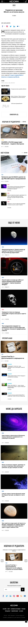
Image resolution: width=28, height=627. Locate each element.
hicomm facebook (3, 596)
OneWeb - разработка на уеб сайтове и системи (14, 617)
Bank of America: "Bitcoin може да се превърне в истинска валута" (18, 97)
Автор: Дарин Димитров (5, 23)
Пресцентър (7, 611)
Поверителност (14, 611)
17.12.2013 (14, 15)
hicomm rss (21, 596)
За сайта (5, 609)
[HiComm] (14, 2)
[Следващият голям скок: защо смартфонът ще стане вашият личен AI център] (4, 366)
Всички (24, 121)
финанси (13, 82)
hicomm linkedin (10, 596)
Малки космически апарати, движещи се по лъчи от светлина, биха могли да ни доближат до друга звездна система (16, 196)
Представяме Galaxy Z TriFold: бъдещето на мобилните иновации (16, 376)
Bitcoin (2, 82)
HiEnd (14, 5)
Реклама (23, 609)
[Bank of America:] (5, 99)
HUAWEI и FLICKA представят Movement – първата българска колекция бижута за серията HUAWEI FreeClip (12, 144)
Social (2, 140)
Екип (8, 609)
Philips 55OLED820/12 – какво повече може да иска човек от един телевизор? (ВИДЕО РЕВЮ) (16, 386)
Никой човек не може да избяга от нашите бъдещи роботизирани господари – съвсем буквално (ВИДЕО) (13, 282)
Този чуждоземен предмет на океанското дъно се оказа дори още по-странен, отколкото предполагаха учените (14, 328)
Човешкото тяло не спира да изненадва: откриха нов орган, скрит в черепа (16, 204)
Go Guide (21, 611)
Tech (2, 174)
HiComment (10, 364)
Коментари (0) (14, 114)
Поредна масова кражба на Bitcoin (18, 89)
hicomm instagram (14, 596)
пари (9, 82)
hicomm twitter (6, 596)
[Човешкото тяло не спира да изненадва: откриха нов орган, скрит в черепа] (4, 204)
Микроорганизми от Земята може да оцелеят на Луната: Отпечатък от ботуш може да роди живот (13, 251)
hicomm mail (24, 596)
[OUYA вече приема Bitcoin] (5, 106)
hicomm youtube (17, 596)
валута (6, 82)
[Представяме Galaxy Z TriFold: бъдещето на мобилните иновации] (4, 375)
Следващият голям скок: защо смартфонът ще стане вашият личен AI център (16, 367)
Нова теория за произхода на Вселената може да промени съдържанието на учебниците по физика (16, 187)
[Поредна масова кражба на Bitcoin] (5, 91)
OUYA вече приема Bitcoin (16, 103)
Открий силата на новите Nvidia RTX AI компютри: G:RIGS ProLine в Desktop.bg (16, 395)
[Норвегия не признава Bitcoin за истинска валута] (7, 26)
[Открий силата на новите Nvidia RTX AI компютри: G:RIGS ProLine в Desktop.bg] (4, 394)
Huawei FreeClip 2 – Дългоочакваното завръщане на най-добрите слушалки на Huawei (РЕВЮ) (13, 359)
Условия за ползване (16, 609)
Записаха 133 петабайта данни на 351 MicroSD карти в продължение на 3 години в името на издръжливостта (13, 179)
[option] (14, 187)
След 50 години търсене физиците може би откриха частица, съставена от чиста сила (13, 495)
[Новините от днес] (26, 1)
